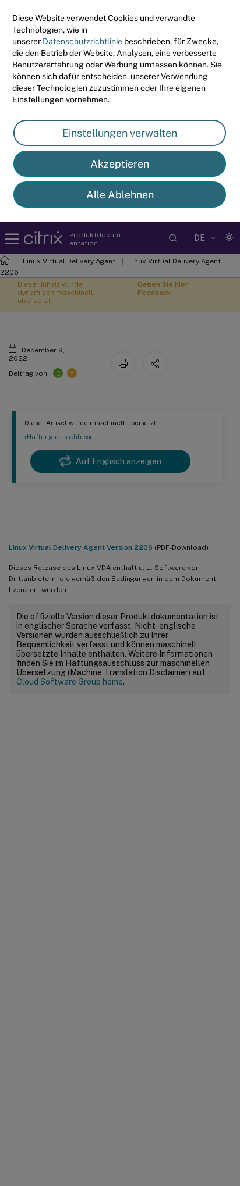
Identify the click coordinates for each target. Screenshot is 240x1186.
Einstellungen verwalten (119, 133)
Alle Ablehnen (120, 194)
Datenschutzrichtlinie (82, 41)
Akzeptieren (119, 164)
